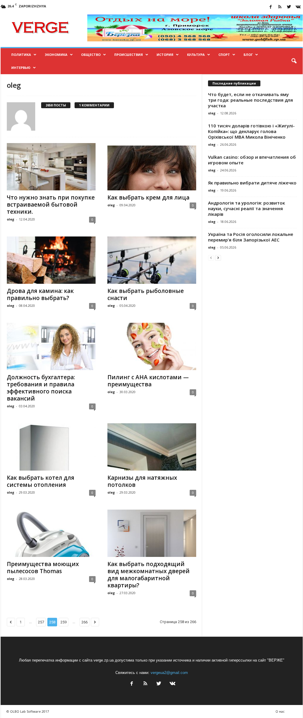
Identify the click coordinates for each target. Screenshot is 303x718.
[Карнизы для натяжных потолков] (151, 447)
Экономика (56, 54)
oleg (10, 219)
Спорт (224, 54)
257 (41, 622)
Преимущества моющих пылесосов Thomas (43, 567)
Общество (91, 54)
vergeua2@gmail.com (169, 672)
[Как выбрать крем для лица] (151, 166)
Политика (21, 54)
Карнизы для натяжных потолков (142, 481)
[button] (293, 61)
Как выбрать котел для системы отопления (40, 481)
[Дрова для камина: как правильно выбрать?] (51, 260)
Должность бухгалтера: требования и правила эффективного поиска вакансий (41, 387)
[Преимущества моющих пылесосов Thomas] (51, 533)
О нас (280, 711)
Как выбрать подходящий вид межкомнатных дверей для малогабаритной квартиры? (148, 574)
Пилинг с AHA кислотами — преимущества (148, 380)
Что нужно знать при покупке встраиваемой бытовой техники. (51, 204)
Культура (196, 54)
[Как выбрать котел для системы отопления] (51, 447)
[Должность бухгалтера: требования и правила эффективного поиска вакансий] (51, 346)
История (165, 54)
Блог (248, 54)
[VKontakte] (298, 7)
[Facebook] (270, 7)
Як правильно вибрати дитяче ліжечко (252, 183)
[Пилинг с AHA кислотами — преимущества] (151, 346)
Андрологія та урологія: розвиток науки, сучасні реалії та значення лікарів (246, 208)
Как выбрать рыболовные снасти (145, 294)
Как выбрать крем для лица (148, 197)
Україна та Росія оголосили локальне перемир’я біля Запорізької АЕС (250, 237)
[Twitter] (289, 7)
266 (84, 622)
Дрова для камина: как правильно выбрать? (40, 294)
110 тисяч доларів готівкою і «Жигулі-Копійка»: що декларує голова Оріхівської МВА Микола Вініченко (251, 131)
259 (63, 622)
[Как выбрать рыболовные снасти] (151, 260)
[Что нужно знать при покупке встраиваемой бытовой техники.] (51, 166)
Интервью (20, 67)
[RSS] (279, 7)
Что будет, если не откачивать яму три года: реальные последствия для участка (250, 99)
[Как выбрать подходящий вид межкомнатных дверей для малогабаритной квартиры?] (151, 533)
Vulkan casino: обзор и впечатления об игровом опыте (252, 160)
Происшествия (128, 54)
